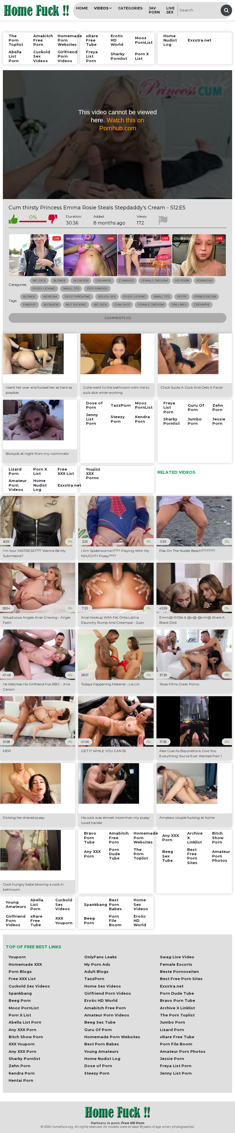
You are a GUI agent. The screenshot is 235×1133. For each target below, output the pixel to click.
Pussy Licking (44, 288)
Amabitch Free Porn (105, 1008)
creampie (202, 304)
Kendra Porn (22, 1073)
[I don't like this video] (52, 220)
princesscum (205, 296)
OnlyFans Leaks (100, 957)
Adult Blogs (96, 971)
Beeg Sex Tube (99, 1022)
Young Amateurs (101, 1051)
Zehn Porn (19, 1066)
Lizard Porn (172, 1030)
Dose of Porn (98, 1066)
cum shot (122, 304)
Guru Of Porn (98, 1030)
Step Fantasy (97, 288)
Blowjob (80, 280)
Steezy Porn (96, 1073)
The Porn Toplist (177, 1015)
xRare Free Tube (177, 1037)
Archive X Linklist (177, 1008)
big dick (100, 304)
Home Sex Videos (102, 986)
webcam (50, 296)
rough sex (107, 296)
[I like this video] (13, 220)
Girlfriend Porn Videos (107, 993)
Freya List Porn (175, 1066)
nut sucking (76, 304)
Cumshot (126, 280)
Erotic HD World (100, 1000)
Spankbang (20, 993)
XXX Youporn (22, 1044)
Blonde (59, 280)
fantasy (29, 304)
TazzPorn (94, 979)
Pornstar (204, 280)
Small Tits (71, 288)
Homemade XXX (25, 964)
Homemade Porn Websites (112, 1037)
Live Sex (170, 10)
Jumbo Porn (172, 1022)
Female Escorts (176, 964)
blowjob (51, 304)
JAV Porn (154, 10)
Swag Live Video (177, 957)
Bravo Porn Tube (177, 1000)
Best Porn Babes (101, 1044)
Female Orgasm (154, 280)
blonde (29, 296)
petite (182, 296)
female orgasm (151, 304)
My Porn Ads (97, 964)
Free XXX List (22, 979)
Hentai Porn (21, 1080)
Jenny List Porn (176, 1073)
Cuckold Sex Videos (29, 986)
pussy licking (134, 296)
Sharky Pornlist (24, 1059)
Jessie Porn (172, 1059)
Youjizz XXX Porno (93, 473)
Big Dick (39, 280)
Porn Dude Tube (177, 993)
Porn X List (20, 1015)
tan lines (179, 304)
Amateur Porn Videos (106, 1015)
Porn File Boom (176, 1044)
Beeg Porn (20, 1000)
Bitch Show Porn (26, 1037)
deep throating (77, 296)
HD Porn (182, 280)
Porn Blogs (20, 971)
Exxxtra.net (171, 986)
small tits (161, 296)
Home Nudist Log (102, 1059)
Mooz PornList (24, 1008)
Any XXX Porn (22, 1030)
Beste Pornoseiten (179, 971)
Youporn (17, 957)
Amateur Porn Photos (182, 1051)
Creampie (103, 280)
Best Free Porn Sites (181, 979)
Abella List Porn (25, 1022)
